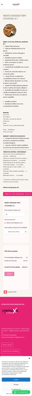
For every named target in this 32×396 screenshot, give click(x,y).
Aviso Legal (7, 345)
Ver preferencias (16, 389)
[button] (29, 358)
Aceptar (16, 379)
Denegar (16, 384)
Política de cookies (10, 393)
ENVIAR (9, 274)
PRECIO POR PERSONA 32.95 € (14, 223)
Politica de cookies (10, 351)
